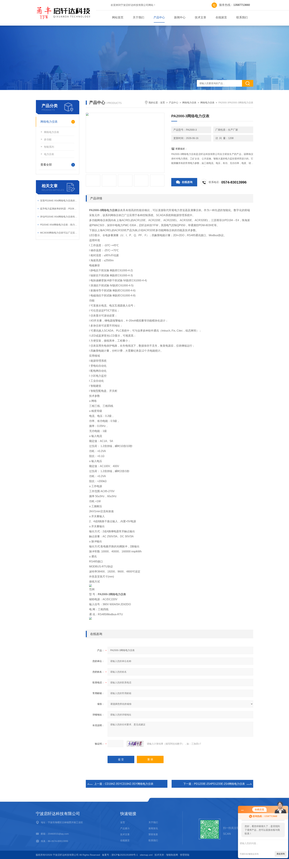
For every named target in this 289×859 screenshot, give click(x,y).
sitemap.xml (146, 854)
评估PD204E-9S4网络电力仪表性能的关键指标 (58, 216)
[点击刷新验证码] (135, 744)
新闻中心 (179, 17)
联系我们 (242, 17)
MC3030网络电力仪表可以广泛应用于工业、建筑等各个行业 (58, 232)
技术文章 (200, 17)
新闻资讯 (153, 828)
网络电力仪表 (49, 121)
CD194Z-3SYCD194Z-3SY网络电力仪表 (129, 783)
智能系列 (49, 146)
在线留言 (221, 17)
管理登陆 (184, 854)
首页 (162, 102)
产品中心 (159, 17)
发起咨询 (281, 854)
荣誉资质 (153, 834)
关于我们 (138, 17)
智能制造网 (172, 854)
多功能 (48, 139)
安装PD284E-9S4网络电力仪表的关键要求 (58, 200)
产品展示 (125, 828)
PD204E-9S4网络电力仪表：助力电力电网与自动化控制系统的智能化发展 (58, 224)
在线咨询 (187, 182)
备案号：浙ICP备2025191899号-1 (120, 854)
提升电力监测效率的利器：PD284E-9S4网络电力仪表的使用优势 (58, 208)
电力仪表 (49, 154)
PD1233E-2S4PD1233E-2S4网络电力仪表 (219, 783)
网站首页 (117, 17)
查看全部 (46, 164)
